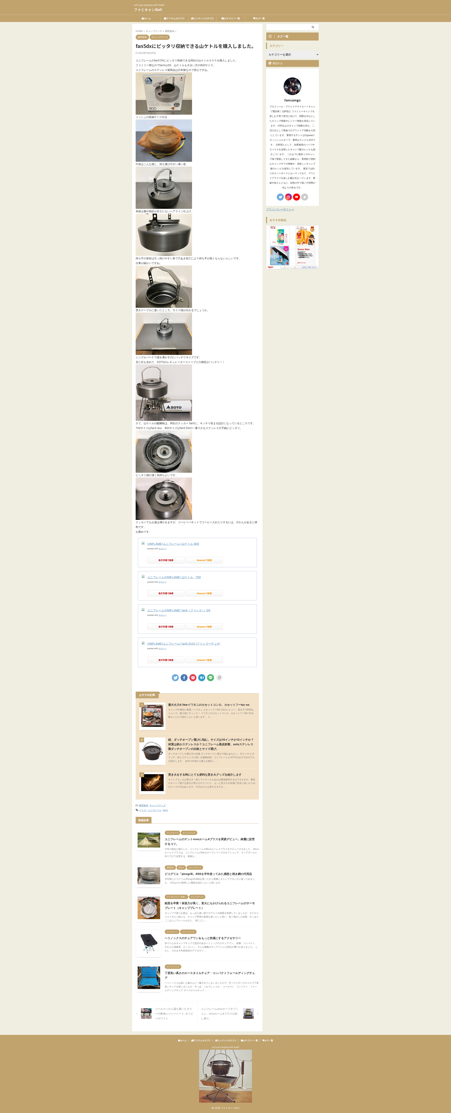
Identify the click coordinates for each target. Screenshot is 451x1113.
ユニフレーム (154, 810)
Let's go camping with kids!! (225, 1047)
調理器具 (143, 805)
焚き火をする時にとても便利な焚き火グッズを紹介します (205, 774)
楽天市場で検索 (166, 560)
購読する (277, 63)
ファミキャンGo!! (148, 10)
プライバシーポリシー (280, 209)
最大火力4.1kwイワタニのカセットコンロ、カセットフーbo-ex (208, 704)
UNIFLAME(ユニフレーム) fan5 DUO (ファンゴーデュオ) (183, 643)
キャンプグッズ (158, 805)
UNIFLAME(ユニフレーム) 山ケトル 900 (173, 544)
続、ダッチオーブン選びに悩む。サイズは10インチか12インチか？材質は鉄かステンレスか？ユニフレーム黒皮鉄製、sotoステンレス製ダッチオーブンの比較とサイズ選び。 (211, 744)
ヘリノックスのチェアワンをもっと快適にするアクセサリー (203, 938)
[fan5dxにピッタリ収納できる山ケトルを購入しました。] (201, 677)
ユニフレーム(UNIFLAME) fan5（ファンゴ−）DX (178, 610)
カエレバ (162, 549)
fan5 (165, 810)
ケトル (142, 810)
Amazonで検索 (204, 560)
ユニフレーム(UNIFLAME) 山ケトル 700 (174, 577)
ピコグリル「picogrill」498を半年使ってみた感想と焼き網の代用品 (208, 874)
